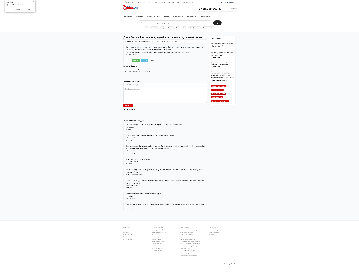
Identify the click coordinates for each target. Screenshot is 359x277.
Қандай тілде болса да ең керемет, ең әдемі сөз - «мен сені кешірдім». (154, 124)
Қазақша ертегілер (157, 248)
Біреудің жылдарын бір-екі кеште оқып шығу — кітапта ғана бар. (221, 63)
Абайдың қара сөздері (187, 234)
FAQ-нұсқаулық (188, 2)
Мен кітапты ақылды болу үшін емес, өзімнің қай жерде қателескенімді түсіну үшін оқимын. (222, 53)
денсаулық (134, 140)
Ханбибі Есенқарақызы (134, 185)
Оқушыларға (178, 16)
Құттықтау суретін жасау (187, 253)
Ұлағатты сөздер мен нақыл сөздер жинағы (138, 71)
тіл (126, 129)
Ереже (138, 2)
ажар (130, 163)
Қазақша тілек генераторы (188, 255)
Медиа (166, 16)
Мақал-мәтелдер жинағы (159, 232)
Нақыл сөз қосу (213, 230)
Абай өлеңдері (184, 227)
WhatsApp (136, 60)
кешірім (130, 129)
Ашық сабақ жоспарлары (159, 241)
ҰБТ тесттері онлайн (158, 250)
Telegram (144, 60)
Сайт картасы (160, 2)
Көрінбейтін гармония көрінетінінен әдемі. (144, 194)
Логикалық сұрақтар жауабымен (190, 241)
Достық (170, 28)
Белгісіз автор (145, 41)
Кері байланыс (173, 2)
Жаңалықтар (205, 16)
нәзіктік (131, 187)
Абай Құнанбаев (195, 28)
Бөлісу (128, 60)
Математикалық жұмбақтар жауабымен (192, 246)
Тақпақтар (183, 237)
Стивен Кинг (131, 127)
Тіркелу (231, 2)
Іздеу (217, 23)
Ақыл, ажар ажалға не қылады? (138, 159)
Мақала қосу (212, 227)
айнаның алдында (137, 174)
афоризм (157, 52)
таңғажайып (185, 52)
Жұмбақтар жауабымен (159, 230)
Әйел (127, 187)
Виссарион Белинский (133, 151)
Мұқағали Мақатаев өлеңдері (189, 230)
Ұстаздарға (191, 16)
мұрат (134, 153)
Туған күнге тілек (208, 28)
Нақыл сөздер (156, 234)
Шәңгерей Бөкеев (132, 161)
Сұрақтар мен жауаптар (187, 239)
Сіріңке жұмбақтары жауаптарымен (191, 243)
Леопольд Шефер (132, 138)
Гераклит (130, 196)
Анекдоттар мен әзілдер (159, 237)
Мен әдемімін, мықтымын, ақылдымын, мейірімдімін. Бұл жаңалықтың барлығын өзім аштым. (165, 204)
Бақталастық (136, 52)
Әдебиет (139, 16)
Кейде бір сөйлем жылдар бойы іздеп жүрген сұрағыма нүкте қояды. (222, 44)
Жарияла (128, 105)
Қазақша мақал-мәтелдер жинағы (135, 69)
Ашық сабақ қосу (214, 232)
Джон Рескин (132, 54)
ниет (146, 52)
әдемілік (128, 140)
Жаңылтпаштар (156, 239)
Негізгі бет (128, 16)
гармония (128, 198)
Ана (146, 28)
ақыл (127, 163)
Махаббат (154, 28)
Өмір (162, 28)
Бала (184, 28)
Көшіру (152, 60)
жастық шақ (129, 153)
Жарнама (147, 2)
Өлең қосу (212, 234)
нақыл (151, 52)
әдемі (143, 52)
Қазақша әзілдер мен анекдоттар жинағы (137, 74)
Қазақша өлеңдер (157, 227)
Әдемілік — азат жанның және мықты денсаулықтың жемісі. (150, 135)
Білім (177, 28)
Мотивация (155, 246)
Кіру (224, 2)
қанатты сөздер (165, 52)
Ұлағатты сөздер (132, 41)
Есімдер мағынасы (157, 243)
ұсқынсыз (128, 174)
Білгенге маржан (153, 16)
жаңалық (128, 209)
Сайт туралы (128, 2)
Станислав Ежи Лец (133, 207)
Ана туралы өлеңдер (186, 232)
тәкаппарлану (175, 52)
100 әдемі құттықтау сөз (187, 250)
